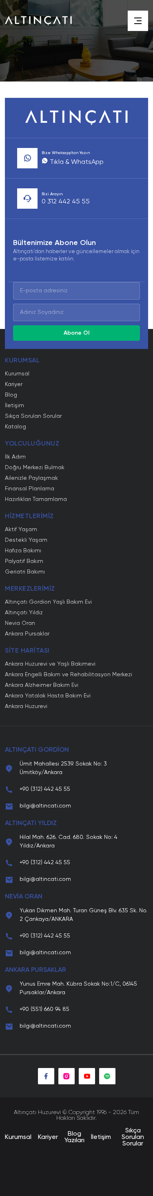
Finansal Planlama (29, 489)
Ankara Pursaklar (27, 634)
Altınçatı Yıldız (24, 613)
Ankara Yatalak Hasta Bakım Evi (48, 696)
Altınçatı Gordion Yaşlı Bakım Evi (48, 602)
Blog (11, 395)
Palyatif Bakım (24, 561)
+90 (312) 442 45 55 (45, 789)
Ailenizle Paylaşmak (31, 478)
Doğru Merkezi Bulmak (34, 467)
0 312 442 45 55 (66, 202)
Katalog (15, 427)
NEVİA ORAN (23, 897)
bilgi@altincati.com (45, 806)
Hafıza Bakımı (23, 551)
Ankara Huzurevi (26, 706)
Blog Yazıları (74, 1137)
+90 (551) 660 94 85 (44, 1009)
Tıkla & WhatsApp (76, 162)
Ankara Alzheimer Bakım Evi (41, 685)
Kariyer (13, 384)
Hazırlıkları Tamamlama (36, 499)
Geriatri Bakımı (25, 572)
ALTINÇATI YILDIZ (31, 823)
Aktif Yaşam (21, 529)
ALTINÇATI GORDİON (37, 750)
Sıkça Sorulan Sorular (33, 416)
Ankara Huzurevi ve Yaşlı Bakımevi (50, 664)
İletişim (14, 405)
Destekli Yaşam (26, 540)
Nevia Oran (20, 623)
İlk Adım (15, 457)
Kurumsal (17, 374)
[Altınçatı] (38, 21)
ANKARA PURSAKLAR (35, 970)
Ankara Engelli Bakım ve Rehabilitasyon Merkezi (68, 674)
